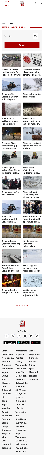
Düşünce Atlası (22, 354)
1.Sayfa (19, 408)
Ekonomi (6, 365)
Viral (4, 386)
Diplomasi (20, 386)
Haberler (4, 23)
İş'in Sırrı (19, 397)
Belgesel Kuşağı (22, 383)
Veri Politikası (22, 426)
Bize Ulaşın (21, 419)
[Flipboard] (31, 336)
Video (4, 350)
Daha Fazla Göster (22, 305)
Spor (4, 379)
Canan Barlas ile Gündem (22, 368)
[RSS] (37, 336)
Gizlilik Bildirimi (22, 440)
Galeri (5, 412)
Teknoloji (6, 390)
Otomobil (6, 393)
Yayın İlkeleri (22, 447)
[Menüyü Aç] (40, 3)
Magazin (6, 383)
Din (3, 397)
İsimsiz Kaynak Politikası (22, 451)
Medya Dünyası (22, 393)
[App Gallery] (35, 342)
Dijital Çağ (20, 400)
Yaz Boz (19, 358)
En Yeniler (7, 415)
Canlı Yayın (7, 354)
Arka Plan (20, 372)
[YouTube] (25, 336)
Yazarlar (6, 408)
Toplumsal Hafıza (22, 365)
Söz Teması (21, 390)
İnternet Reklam (22, 412)
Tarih (4, 400)
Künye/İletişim (22, 422)
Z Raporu (19, 404)
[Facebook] (7, 336)
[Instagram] (19, 336)
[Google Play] (23, 342)
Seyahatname (22, 379)
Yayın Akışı (20, 437)
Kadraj (18, 361)
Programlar (21, 350)
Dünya (5, 375)
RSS (17, 415)
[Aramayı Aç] (35, 3)
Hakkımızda (21, 444)
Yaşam (5, 372)
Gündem (6, 361)
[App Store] (9, 342)
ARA (23, 45)
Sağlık (5, 404)
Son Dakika (7, 368)
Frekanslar (20, 430)
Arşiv (17, 433)
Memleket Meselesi (22, 375)
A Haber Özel (8, 358)
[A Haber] (22, 3)
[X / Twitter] (13, 336)
